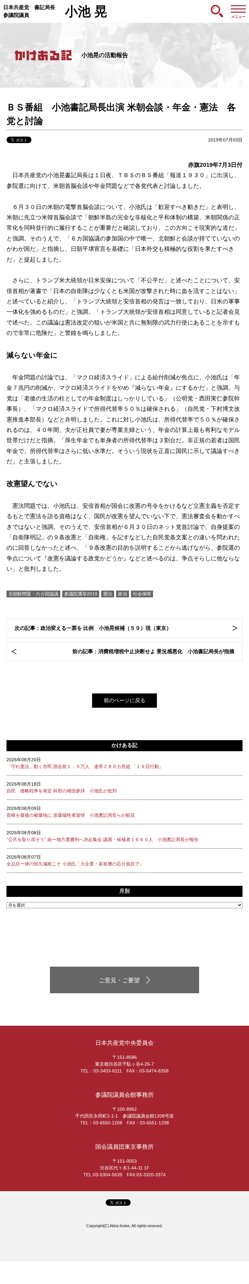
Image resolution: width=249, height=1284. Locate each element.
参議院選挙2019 (80, 593)
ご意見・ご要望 (119, 980)
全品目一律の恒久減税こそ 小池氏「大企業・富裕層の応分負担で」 (75, 860)
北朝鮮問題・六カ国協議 (33, 593)
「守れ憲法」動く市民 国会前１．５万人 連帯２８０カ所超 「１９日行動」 (84, 763)
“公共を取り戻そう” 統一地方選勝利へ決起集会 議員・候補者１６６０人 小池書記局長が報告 (102, 836)
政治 (122, 593)
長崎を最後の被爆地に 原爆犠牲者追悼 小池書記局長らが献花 (70, 812)
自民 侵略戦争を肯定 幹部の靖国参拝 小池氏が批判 (61, 787)
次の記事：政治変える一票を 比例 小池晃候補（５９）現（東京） (93, 628)
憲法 (107, 593)
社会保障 (142, 593)
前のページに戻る (124, 700)
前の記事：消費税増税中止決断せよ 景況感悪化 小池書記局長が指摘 (153, 651)
